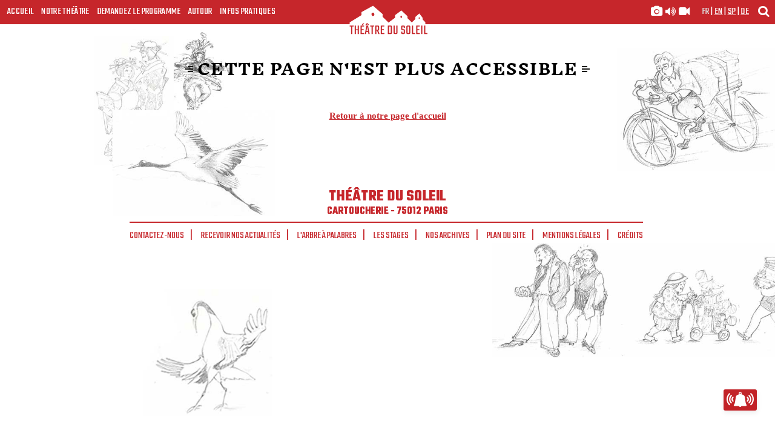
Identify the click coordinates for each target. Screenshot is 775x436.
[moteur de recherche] (763, 11)
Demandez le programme (139, 11)
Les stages (391, 235)
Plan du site (506, 235)
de (744, 11)
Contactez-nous (157, 235)
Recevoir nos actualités (240, 235)
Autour (200, 11)
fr (706, 11)
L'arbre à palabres (327, 235)
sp (732, 11)
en (718, 11)
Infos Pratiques (247, 11)
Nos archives (448, 235)
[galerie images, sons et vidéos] (670, 11)
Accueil (20, 11)
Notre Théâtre (65, 11)
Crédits (630, 235)
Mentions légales (571, 235)
